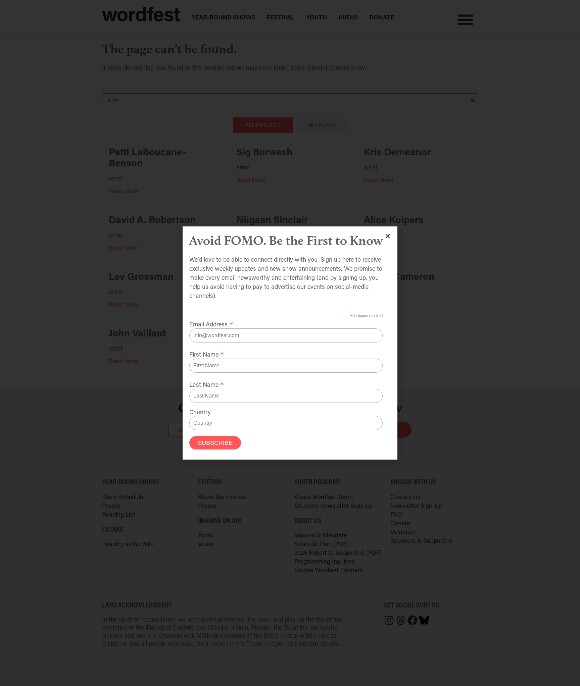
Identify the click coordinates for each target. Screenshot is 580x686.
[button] (388, 236)
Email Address (211, 323)
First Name (206, 353)
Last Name (206, 383)
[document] (290, 343)
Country (200, 412)
